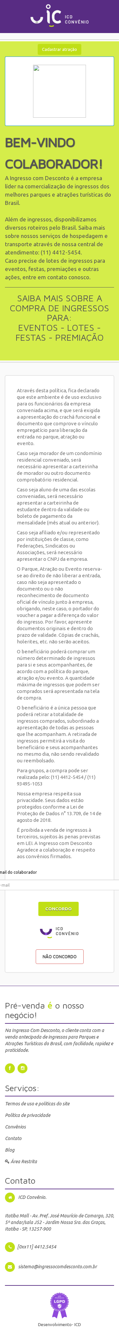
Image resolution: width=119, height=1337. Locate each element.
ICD (77, 1324)
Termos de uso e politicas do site (37, 1103)
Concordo (58, 908)
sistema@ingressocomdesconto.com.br (57, 1266)
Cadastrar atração (59, 49)
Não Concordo (60, 956)
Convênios (15, 1126)
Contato (13, 1138)
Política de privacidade (27, 1115)
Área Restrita (23, 1161)
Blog (10, 1150)
